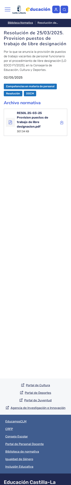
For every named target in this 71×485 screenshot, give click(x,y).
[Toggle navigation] (7, 9)
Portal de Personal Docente (24, 444)
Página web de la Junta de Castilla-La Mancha (19, 9)
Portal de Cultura (38, 385)
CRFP (9, 429)
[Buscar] (64, 9)
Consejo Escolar (16, 436)
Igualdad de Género (19, 459)
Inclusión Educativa (19, 466)
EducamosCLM (16, 421)
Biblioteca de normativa (22, 451)
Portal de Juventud (38, 400)
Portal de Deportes (38, 393)
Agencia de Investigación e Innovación (38, 408)
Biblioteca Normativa (20, 22)
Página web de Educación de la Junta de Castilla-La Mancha (38, 9)
